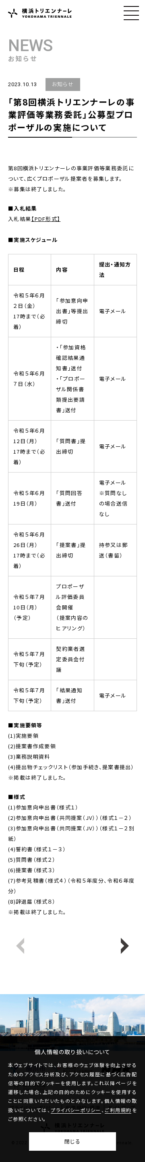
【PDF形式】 (45, 219)
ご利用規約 (118, 1110)
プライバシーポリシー (76, 1110)
